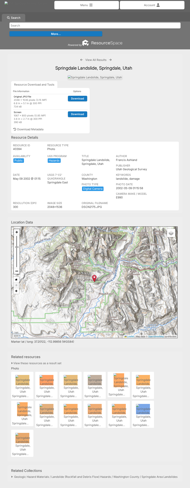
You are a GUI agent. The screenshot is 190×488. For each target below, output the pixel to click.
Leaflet (130, 336)
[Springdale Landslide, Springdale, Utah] (95, 77)
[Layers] (171, 233)
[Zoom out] (16, 271)
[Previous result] (81, 59)
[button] (94, 278)
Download (77, 98)
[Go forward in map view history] (16, 285)
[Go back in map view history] (16, 291)
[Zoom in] (16, 232)
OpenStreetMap (156, 336)
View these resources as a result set (37, 363)
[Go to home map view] (16, 280)
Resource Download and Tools (34, 84)
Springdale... (20, 396)
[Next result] (110, 59)
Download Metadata (30, 129)
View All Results (96, 60)
